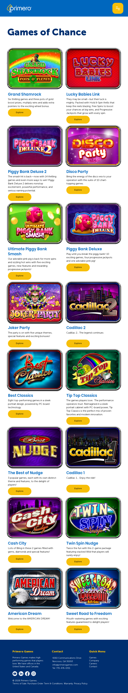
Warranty (68, 683)
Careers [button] (93, 663)
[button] (117, 8)
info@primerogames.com (65, 664)
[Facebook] (27, 673)
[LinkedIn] (21, 673)
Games (92, 657)
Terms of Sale (19, 683)
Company (94, 660)
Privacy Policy (80, 683)
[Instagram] (33, 673)
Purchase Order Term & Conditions (45, 683)
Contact (93, 666)
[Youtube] (14, 673)
